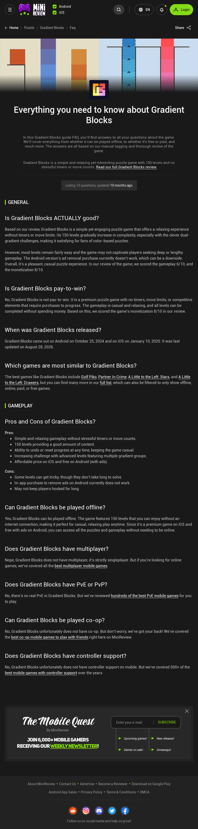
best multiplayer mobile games (81, 565)
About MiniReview (41, 784)
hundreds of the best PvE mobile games (144, 595)
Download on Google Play (151, 784)
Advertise (87, 784)
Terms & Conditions (121, 792)
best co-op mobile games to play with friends (49, 637)
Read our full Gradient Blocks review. (126, 166)
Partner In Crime (112, 376)
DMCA (144, 792)
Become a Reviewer (112, 784)
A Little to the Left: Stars (148, 376)
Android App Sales (63, 792)
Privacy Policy (91, 792)
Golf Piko (89, 376)
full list (105, 382)
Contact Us (67, 784)
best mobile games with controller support (41, 672)
